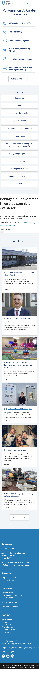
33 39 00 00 (9, 548)
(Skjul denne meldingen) (27, 667)
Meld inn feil (7, 619)
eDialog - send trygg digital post (15, 565)
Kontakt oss (7, 624)
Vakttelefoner (7, 627)
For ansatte (6, 632)
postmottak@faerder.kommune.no (16, 562)
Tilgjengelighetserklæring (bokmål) (17, 647)
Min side (5, 622)
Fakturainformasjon (10, 629)
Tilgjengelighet (8, 651)
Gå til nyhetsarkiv (19, 517)
